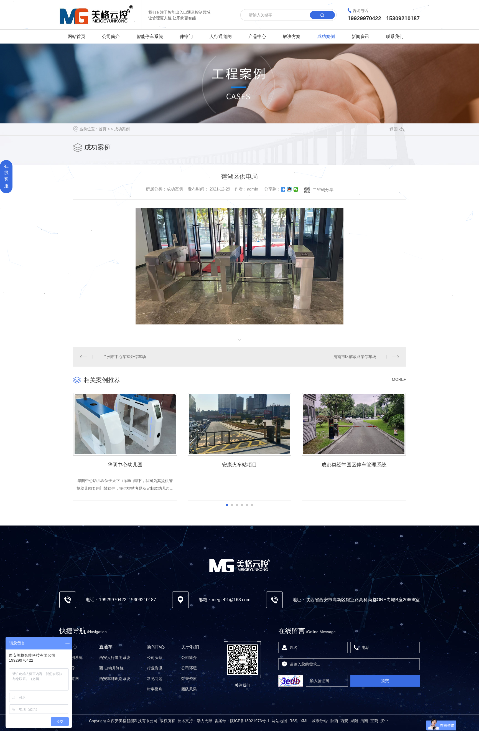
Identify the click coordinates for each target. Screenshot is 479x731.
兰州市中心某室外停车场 (124, 356)
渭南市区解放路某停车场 (354, 356)
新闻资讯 (360, 36)
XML (304, 721)
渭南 (364, 721)
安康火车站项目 (239, 465)
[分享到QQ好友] (289, 189)
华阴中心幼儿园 (125, 465)
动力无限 (204, 721)
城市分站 (319, 721)
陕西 (334, 721)
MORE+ (399, 379)
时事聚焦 (154, 689)
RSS (293, 721)
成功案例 (326, 36)
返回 (393, 129)
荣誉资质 (189, 678)
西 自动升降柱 (111, 668)
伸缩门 (186, 36)
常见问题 (154, 678)
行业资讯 (154, 668)
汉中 (384, 721)
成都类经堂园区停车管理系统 (354, 465)
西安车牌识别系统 (114, 678)
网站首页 (76, 36)
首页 (102, 129)
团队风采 (189, 689)
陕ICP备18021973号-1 (249, 721)
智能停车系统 (149, 36)
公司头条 (154, 657)
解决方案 (291, 36)
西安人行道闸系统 (114, 657)
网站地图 (279, 721)
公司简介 (111, 36)
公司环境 (189, 668)
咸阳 (354, 721)
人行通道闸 (221, 36)
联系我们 (395, 36)
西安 (344, 721)
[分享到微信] (296, 189)
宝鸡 (374, 721)
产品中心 (257, 36)
